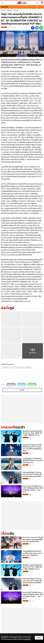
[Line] (41, 28)
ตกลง (39, 638)
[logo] (22, 2)
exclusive (9, 10)
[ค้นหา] (37, 3)
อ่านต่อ (22, 390)
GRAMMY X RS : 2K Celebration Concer (16, 368)
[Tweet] (37, 28)
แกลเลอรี (16, 10)
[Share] (33, 28)
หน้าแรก (3, 10)
